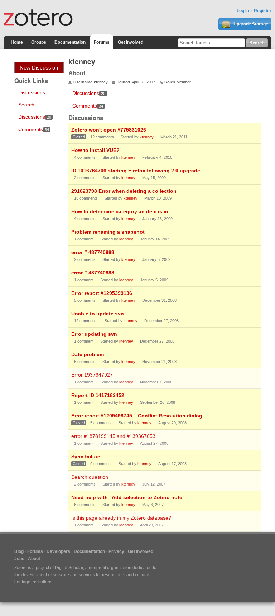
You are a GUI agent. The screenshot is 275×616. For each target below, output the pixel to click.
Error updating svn (94, 334)
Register (262, 10)
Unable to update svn (97, 313)
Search (26, 105)
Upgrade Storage (250, 24)
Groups (38, 42)
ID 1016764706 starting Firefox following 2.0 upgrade (135, 170)
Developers (58, 551)
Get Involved (130, 42)
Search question (89, 477)
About (34, 558)
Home (17, 42)
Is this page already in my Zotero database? (121, 518)
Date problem (87, 354)
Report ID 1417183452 (97, 395)
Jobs (19, 558)
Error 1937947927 (92, 375)
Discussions (31, 92)
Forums (102, 42)
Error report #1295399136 (101, 293)
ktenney (147, 137)
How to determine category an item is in (119, 211)
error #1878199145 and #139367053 (113, 436)
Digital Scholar (69, 567)
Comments (33, 129)
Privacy (116, 551)
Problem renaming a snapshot (108, 232)
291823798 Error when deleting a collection (124, 191)
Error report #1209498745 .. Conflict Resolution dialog (136, 416)
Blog (19, 551)
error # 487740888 (92, 252)
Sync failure (85, 456)
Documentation (70, 42)
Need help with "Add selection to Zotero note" (128, 497)
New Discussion (39, 68)
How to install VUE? (95, 150)
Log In (243, 10)
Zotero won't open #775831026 (108, 130)
